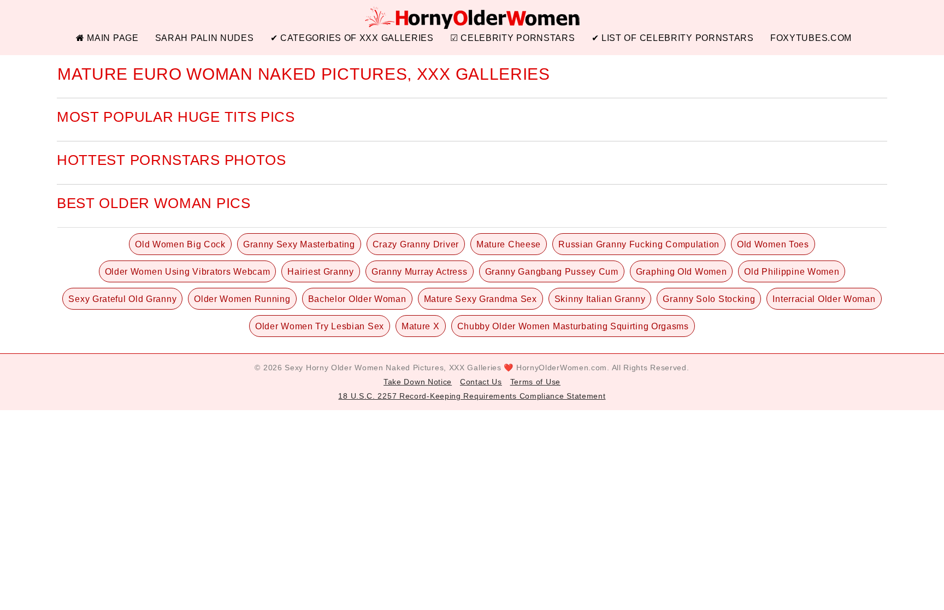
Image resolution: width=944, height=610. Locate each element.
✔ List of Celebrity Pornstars (673, 38)
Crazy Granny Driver (416, 244)
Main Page (112, 38)
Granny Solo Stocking (709, 299)
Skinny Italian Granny (600, 299)
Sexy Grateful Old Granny (122, 299)
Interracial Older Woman (823, 299)
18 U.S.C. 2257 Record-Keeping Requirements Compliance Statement (471, 396)
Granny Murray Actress (419, 271)
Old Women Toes (773, 244)
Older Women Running (242, 299)
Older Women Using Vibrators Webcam (187, 271)
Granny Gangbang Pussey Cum (551, 271)
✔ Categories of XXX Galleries (352, 38)
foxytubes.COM (811, 38)
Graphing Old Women (681, 271)
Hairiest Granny (320, 271)
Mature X (421, 326)
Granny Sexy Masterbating (299, 244)
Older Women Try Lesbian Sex (319, 326)
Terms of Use (535, 381)
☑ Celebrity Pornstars (512, 38)
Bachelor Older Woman (357, 299)
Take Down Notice (418, 381)
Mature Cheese (508, 244)
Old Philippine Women (791, 271)
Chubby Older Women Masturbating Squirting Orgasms (573, 326)
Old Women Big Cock (180, 244)
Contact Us (481, 381)
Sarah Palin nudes (204, 38)
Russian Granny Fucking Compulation (638, 244)
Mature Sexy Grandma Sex (480, 299)
